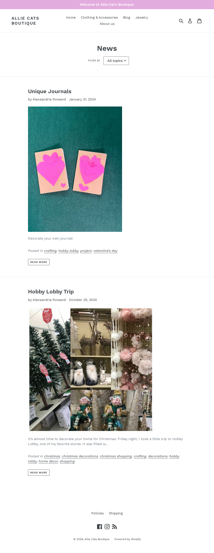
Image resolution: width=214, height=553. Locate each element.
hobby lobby (68, 251)
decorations (157, 456)
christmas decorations (80, 456)
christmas (52, 456)
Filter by (94, 60)
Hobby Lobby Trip (51, 291)
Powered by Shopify (128, 539)
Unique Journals (49, 91)
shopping (67, 461)
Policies (97, 513)
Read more (38, 262)
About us (107, 24)
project (86, 251)
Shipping (116, 513)
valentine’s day (105, 251)
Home (71, 17)
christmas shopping (116, 456)
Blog (126, 17)
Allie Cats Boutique (25, 21)
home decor (48, 461)
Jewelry (141, 17)
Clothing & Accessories (99, 17)
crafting (50, 251)
